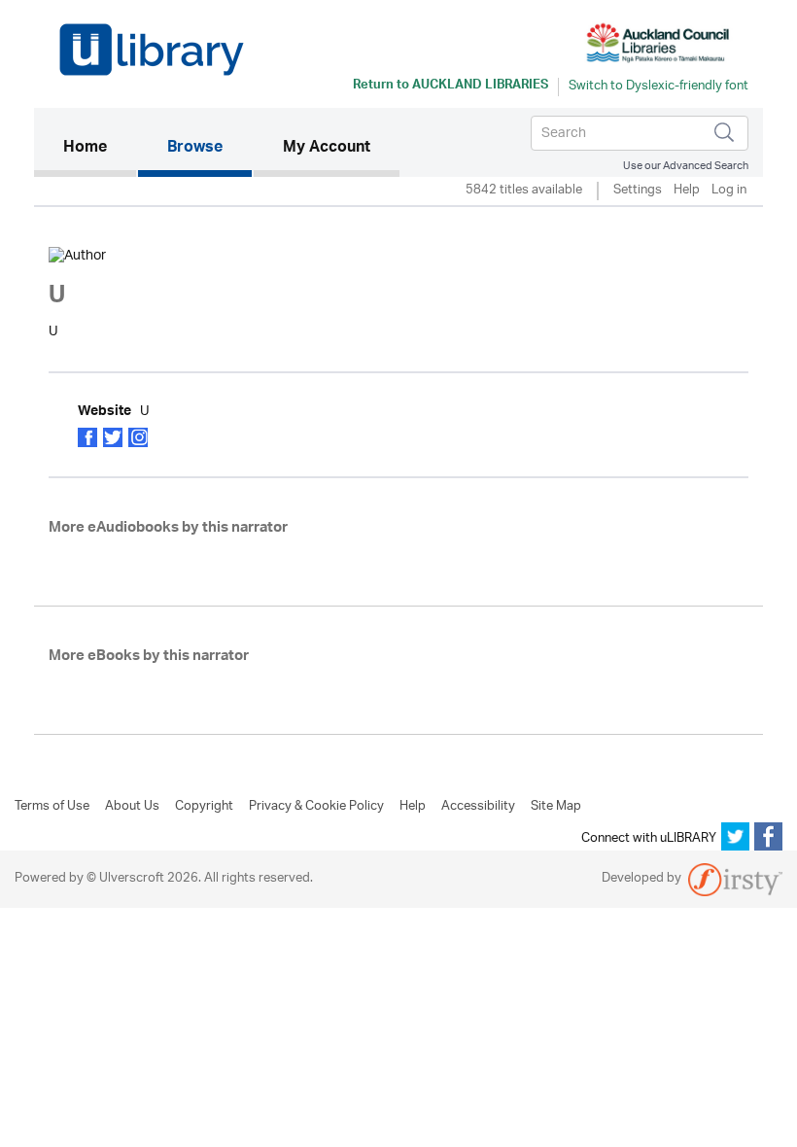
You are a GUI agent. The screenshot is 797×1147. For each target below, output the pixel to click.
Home (99, 148)
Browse (195, 148)
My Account (326, 148)
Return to (450, 86)
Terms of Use (52, 806)
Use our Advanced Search (685, 166)
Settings (637, 191)
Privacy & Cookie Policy (316, 806)
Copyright (204, 806)
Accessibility (478, 806)
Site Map (556, 806)
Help (687, 191)
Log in (728, 191)
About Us (132, 806)
